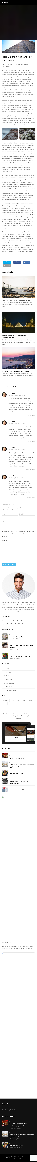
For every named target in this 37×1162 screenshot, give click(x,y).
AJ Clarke (12, 393)
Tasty (4, 704)
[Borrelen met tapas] (5, 773)
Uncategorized (23, 64)
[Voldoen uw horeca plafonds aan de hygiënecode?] (5, 764)
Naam (4, 514)
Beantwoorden (30, 415)
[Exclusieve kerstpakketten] (5, 789)
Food (17, 700)
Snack (30, 700)
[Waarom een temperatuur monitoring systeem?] (5, 755)
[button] (18, 2)
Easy (12, 700)
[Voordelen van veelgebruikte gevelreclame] (5, 781)
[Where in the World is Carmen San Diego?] (18, 287)
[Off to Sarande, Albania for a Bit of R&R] (18, 358)
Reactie (5, 540)
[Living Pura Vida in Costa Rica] (5, 656)
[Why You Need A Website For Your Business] (5, 645)
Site (3, 521)
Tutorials (9, 686)
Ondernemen (10, 676)
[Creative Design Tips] (5, 636)
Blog (7, 668)
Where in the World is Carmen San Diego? (16, 300)
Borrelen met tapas (16, 773)
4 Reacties (8, 66)
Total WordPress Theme (18, 1157)
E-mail (21, 514)
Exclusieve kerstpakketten (18, 790)
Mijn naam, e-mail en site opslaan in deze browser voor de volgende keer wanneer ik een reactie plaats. (18, 534)
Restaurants (10, 683)
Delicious (5, 700)
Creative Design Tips (16, 637)
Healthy (24, 700)
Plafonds (9, 679)
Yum (10, 704)
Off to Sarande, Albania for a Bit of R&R (15, 371)
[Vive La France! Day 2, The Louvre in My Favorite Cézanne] (18, 322)
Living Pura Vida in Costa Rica (19, 656)
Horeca (8, 672)
